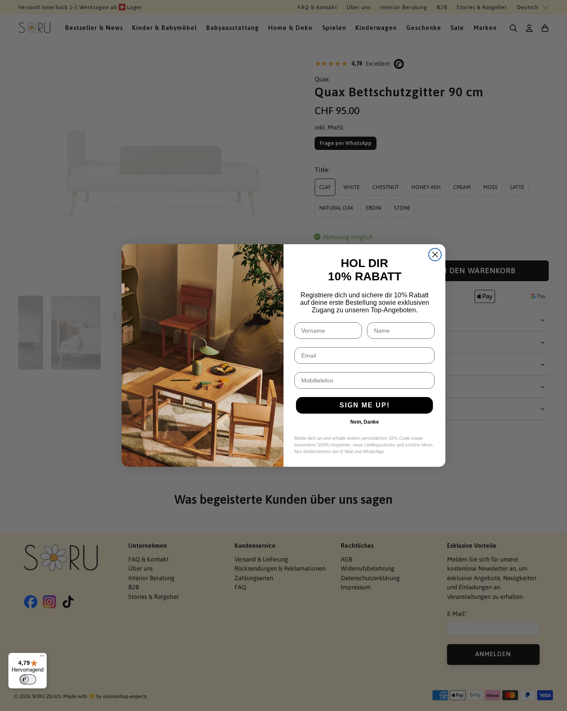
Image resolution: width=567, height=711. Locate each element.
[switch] (28, 679)
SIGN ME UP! (365, 405)
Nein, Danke (364, 422)
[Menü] (42, 658)
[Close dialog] (435, 254)
